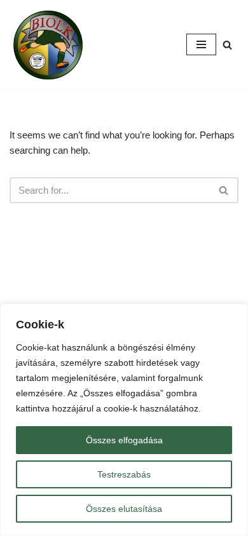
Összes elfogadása (124, 440)
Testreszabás (124, 474)
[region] (124, 420)
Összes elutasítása (124, 509)
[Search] (227, 45)
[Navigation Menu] (201, 44)
